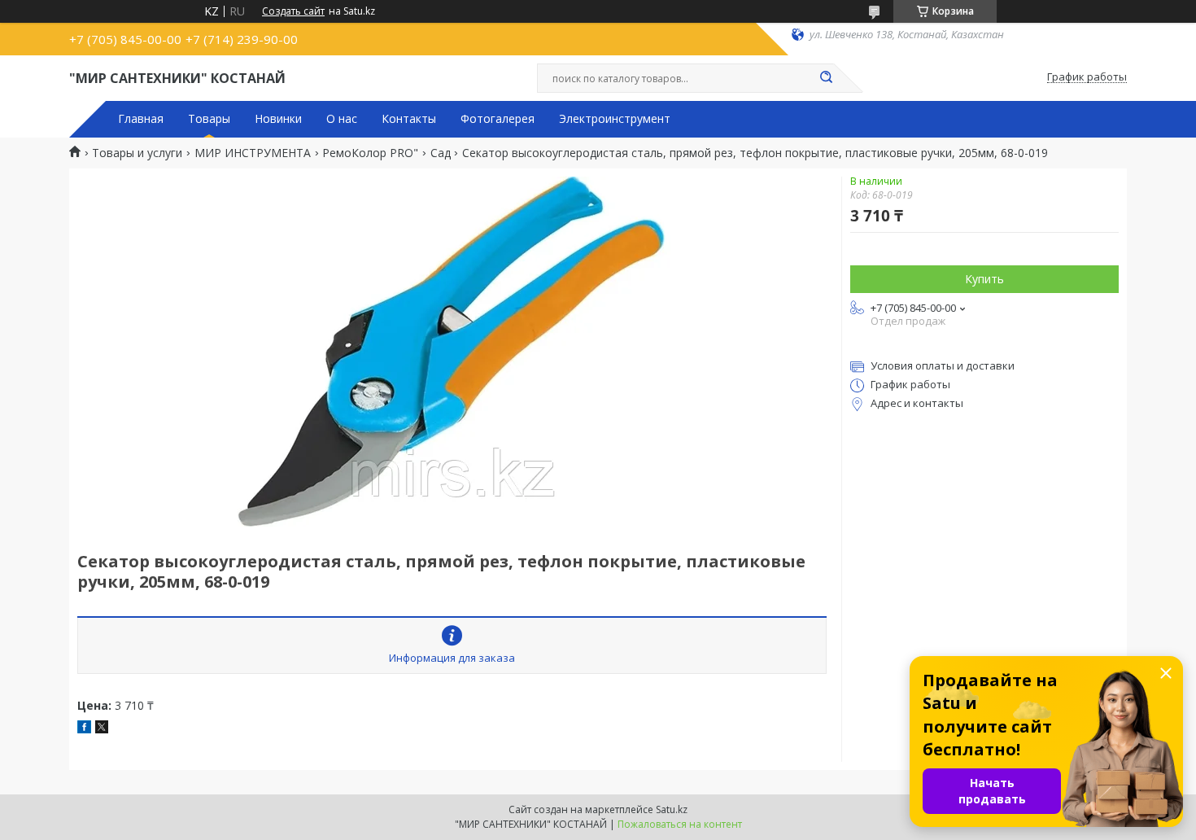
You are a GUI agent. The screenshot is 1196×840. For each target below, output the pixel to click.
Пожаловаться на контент (680, 824)
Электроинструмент (614, 119)
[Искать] (826, 78)
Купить (984, 279)
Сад (440, 153)
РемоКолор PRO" (370, 153)
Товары (209, 119)
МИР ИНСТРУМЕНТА (252, 153)
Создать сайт (293, 11)
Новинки (278, 119)
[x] (101, 729)
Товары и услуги (137, 153)
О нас (341, 119)
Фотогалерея (498, 119)
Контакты (409, 119)
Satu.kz (671, 809)
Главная (141, 119)
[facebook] (84, 729)
